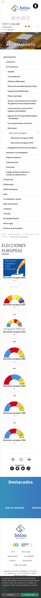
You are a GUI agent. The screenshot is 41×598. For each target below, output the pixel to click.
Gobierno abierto (13, 157)
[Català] (26, 26)
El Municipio (8, 184)
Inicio (4, 234)
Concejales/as (14, 76)
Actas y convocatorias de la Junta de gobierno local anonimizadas (22, 102)
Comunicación (12, 162)
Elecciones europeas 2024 (22, 138)
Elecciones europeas (18, 133)
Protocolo (10, 167)
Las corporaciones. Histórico (20, 123)
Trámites (7, 209)
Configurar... (6, 590)
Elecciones (12, 128)
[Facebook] (12, 468)
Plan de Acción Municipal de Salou (22, 86)
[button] (3, 3)
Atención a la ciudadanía (17, 152)
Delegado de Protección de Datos (22, 147)
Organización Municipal (18, 91)
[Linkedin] (23, 468)
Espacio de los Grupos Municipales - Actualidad (22, 117)
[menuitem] (25, 26)
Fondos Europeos (10, 189)
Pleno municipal (15, 96)
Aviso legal (8, 223)
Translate (10, 29)
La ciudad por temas (12, 199)
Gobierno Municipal (16, 81)
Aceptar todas (30, 595)
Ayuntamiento (9, 57)
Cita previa (8, 179)
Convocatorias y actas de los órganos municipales (20, 109)
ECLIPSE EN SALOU (11, 218)
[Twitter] (17, 468)
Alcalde (11, 71)
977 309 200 (25, 573)
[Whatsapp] (28, 468)
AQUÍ (3, 587)
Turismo (7, 213)
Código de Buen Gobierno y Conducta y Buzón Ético (18, 173)
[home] (21, 8)
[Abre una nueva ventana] (14, 18)
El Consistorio (12, 67)
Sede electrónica (10, 204)
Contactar (10, 62)
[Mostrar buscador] (37, 26)
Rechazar (10, 595)
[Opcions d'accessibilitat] (35, 6)
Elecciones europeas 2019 (22, 143)
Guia (5, 194)
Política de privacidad (12, 228)
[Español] (29, 26)
